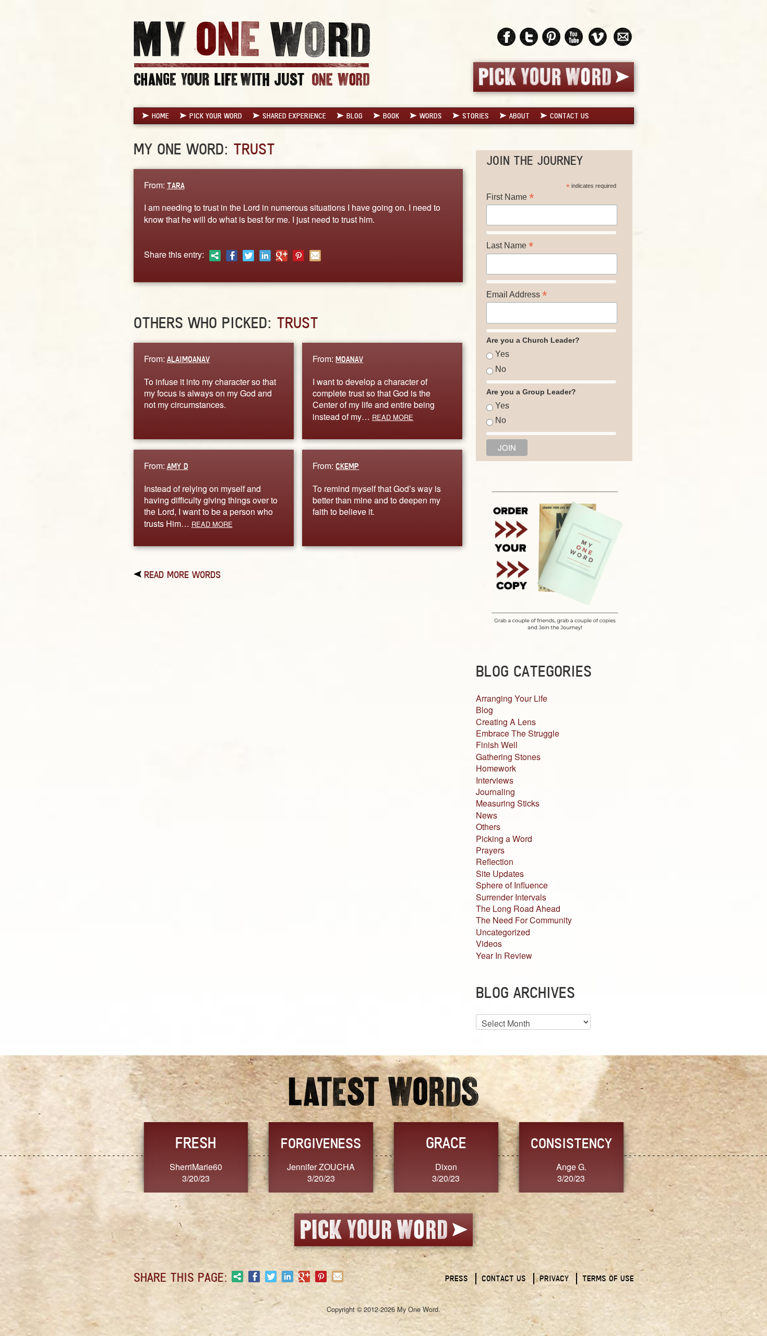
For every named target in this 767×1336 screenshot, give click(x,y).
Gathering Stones (508, 757)
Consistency (571, 1143)
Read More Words (182, 574)
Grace (446, 1143)
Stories (475, 116)
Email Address (516, 294)
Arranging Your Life (511, 698)
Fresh (195, 1143)
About (519, 116)
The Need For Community (524, 920)
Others (488, 827)
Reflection (494, 862)
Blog (354, 116)
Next (645, 1156)
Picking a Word (504, 839)
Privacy (554, 1278)
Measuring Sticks (508, 803)
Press (456, 1278)
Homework (496, 768)
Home (160, 116)
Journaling (495, 792)
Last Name (509, 245)
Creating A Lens (506, 722)
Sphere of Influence (512, 885)
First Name (510, 197)
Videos (489, 943)
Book (391, 116)
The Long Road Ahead (518, 908)
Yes (502, 354)
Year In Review (504, 955)
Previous (122, 1156)
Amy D (177, 466)
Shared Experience (294, 116)
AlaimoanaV (188, 359)
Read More (392, 417)
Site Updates (500, 874)
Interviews (494, 780)
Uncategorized (503, 932)
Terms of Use (608, 1278)
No (500, 369)
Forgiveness (321, 1143)
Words (431, 116)
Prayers (490, 850)
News (486, 815)
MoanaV (349, 359)
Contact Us (569, 116)
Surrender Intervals (511, 897)
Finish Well (497, 745)
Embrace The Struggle (517, 733)
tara (176, 185)
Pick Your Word (215, 116)
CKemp (347, 466)
